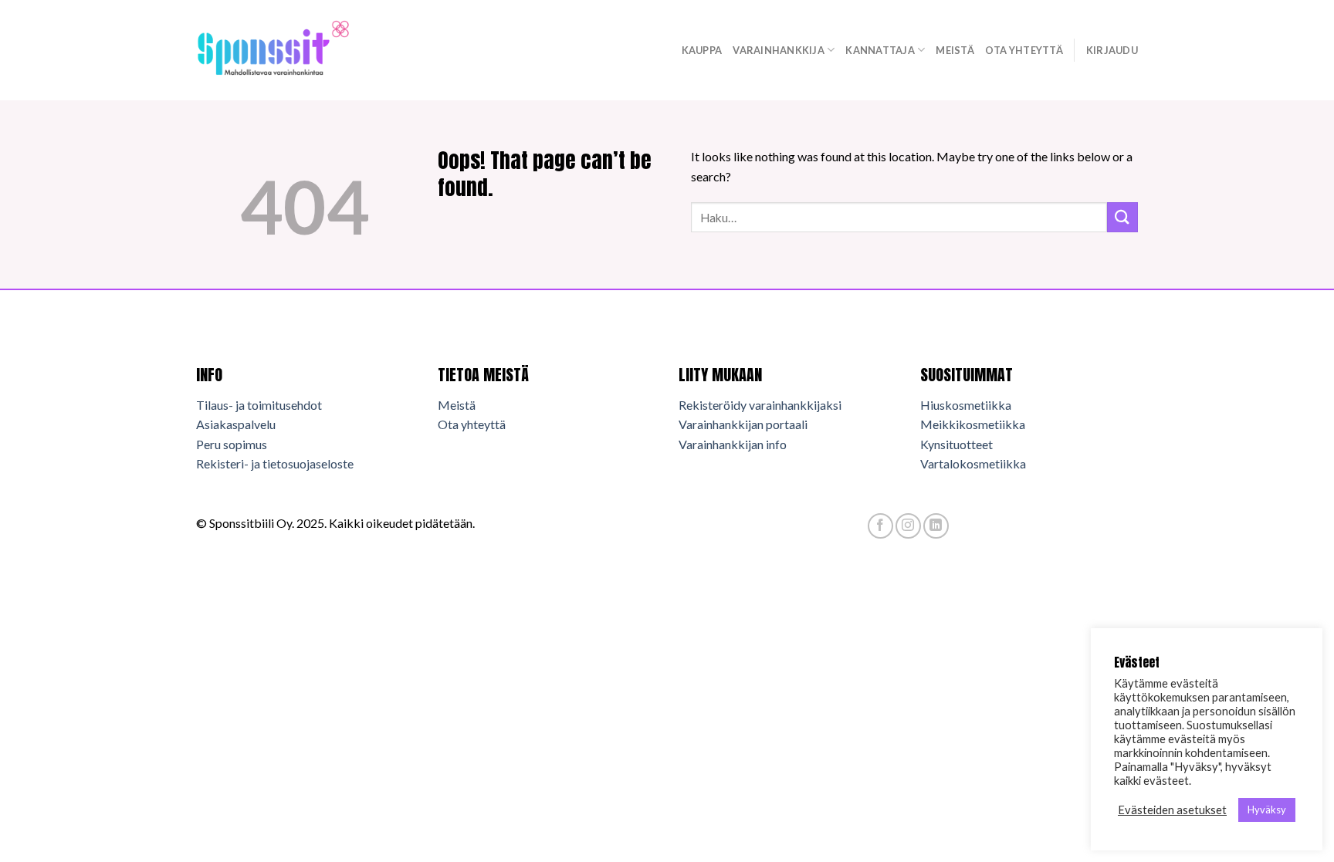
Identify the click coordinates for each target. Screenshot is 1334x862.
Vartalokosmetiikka (973, 463)
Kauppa (702, 50)
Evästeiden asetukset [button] (1172, 809)
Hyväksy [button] (1267, 809)
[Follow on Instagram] (908, 526)
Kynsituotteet (956, 444)
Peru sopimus (231, 444)
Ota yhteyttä (1024, 50)
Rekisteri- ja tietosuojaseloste (275, 463)
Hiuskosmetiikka (965, 404)
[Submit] (1122, 217)
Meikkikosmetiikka (972, 424)
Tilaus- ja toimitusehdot (259, 404)
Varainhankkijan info (733, 444)
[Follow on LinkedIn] (936, 526)
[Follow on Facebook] (880, 526)
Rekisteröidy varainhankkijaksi (760, 404)
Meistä (955, 50)
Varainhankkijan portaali (743, 424)
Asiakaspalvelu (236, 424)
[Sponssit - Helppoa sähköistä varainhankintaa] (273, 50)
